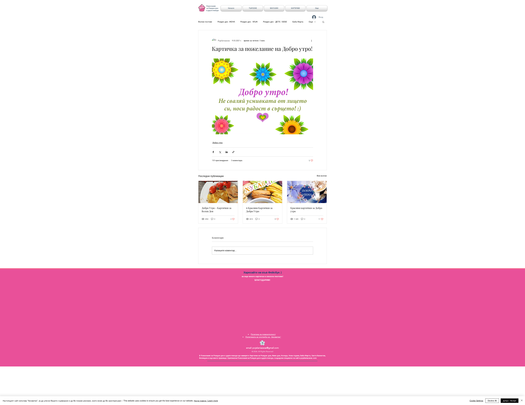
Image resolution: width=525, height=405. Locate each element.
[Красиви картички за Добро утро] (307, 192)
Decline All (492, 400)
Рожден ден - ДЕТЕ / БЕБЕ (275, 21)
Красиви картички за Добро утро (306, 209)
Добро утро (217, 142)
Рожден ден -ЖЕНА (226, 21)
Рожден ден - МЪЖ (249, 21)
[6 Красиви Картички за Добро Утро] (262, 192)
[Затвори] (521, 400)
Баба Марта (297, 21)
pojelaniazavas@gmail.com (266, 348)
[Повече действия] (311, 40)
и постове (278, 276)
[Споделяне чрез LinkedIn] (226, 152)
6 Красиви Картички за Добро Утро (259, 209)
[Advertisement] (82, 385)
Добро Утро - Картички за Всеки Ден (216, 209)
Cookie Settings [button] (476, 400)
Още (311, 21)
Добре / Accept (509, 400)
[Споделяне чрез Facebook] (213, 152)
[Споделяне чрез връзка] (233, 152)
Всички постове (205, 21)
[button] (295, 8)
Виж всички (322, 175)
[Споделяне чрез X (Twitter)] (220, 152)
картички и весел (264, 276)
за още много (248, 276)
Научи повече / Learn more (206, 400)
